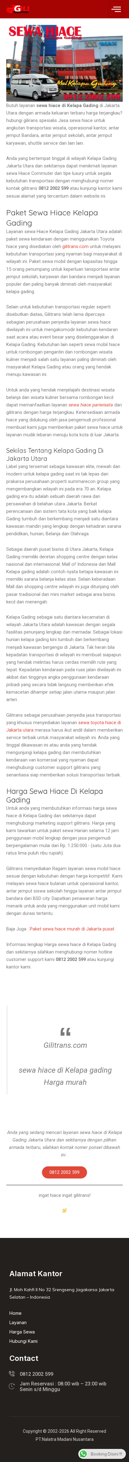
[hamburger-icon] (116, 9)
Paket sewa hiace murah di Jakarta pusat (72, 929)
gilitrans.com (75, 246)
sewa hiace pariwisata (91, 405)
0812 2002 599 (64, 1172)
